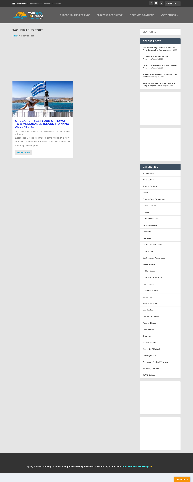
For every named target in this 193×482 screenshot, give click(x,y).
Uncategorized (149, 355)
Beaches (146, 193)
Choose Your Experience (75, 15)
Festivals (147, 232)
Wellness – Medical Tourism (155, 362)
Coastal (146, 212)
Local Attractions (150, 290)
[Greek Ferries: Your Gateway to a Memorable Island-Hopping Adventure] (42, 99)
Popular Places (149, 323)
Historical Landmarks (152, 277)
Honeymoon (148, 284)
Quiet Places (148, 329)
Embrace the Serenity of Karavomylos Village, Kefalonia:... (53, 3)
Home (15, 36)
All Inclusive (148, 173)
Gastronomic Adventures (154, 258)
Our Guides (148, 310)
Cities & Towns (149, 206)
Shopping (147, 336)
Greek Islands (149, 264)
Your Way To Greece (24, 131)
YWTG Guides (168, 15)
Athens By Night (150, 186)
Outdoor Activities (151, 316)
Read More (23, 152)
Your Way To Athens (142, 15)
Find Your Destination (110, 15)
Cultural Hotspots (151, 219)
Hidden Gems (149, 271)
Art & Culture (148, 180)
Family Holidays (150, 225)
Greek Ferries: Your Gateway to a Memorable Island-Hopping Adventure (42, 123)
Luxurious (147, 297)
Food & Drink (149, 251)
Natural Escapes (150, 303)
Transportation (48, 131)
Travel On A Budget (151, 349)
